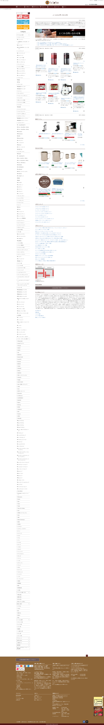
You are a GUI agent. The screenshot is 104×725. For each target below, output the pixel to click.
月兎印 (19, 581)
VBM (18, 517)
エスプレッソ (20, 184)
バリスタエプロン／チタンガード (23, 277)
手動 (19, 82)
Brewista (19, 361)
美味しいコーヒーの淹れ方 (40, 317)
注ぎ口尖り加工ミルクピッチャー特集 (42, 246)
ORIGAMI (20, 164)
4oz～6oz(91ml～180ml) (22, 158)
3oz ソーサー (20, 473)
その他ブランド (21, 175)
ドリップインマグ (21, 332)
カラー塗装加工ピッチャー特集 (41, 245)
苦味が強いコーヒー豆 (22, 291)
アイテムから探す (20, 34)
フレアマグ (20, 484)
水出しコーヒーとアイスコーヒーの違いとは (43, 257)
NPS (18, 411)
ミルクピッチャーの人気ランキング (42, 208)
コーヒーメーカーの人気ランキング (42, 206)
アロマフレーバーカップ (22, 464)
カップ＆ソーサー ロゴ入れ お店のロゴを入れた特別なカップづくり (48, 234)
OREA (19, 416)
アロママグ (20, 441)
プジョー (19, 565)
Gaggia (19, 379)
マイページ (51, 6)
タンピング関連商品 (22, 218)
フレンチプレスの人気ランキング (41, 216)
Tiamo (19, 503)
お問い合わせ (36, 6)
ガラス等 (19, 182)
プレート (19, 327)
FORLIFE (20, 173)
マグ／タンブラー (21, 195)
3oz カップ (20, 471)
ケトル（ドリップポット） (23, 95)
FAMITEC (19, 372)
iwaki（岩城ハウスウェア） (23, 384)
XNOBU (19, 524)
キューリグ (20, 45)
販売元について (56, 693)
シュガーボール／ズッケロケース (23, 281)
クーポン (57, 6)
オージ (19, 531)
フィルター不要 (21, 57)
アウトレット (19, 638)
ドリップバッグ (21, 306)
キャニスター (20, 97)
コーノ (19, 540)
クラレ (19, 537)
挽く (18, 610)
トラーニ (19, 558)
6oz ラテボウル (21, 422)
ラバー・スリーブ (21, 147)
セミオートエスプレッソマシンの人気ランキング (44, 218)
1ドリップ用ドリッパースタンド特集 (42, 229)
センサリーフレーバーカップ (23, 462)
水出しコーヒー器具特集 (40, 259)
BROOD (19, 363)
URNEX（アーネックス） (22, 512)
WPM (19, 521)
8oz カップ (20, 477)
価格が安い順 (42, 48)
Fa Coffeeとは (38, 310)
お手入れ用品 (20, 229)
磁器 (19, 180)
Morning (19, 404)
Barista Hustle (20, 138)
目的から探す (19, 603)
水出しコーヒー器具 (21, 100)
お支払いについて (37, 698)
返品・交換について (56, 663)
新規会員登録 (18, 695)
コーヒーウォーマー (21, 111)
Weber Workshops (21, 519)
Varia (19, 515)
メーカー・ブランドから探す (22, 338)
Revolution (20, 131)
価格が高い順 (47, 48)
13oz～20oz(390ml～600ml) (23, 127)
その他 (19, 590)
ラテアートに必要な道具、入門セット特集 (43, 243)
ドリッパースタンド (22, 59)
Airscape (19, 345)
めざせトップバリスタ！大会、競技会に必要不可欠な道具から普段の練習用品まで (50, 241)
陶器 (19, 178)
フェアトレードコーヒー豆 (23, 313)
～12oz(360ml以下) (21, 124)
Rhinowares (20, 133)
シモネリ (19, 546)
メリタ (19, 576)
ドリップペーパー (21, 64)
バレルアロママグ (21, 444)
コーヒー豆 (20, 287)
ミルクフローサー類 (21, 267)
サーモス (19, 542)
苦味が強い (20, 594)
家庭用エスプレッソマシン (23, 120)
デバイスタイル (20, 553)
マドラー (19, 256)
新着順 (51, 48)
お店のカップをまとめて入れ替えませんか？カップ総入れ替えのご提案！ (49, 238)
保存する (19, 612)
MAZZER (19, 400)
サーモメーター (20, 202)
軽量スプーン (20, 261)
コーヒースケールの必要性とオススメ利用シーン (44, 252)
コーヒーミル (20, 77)
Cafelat (19, 366)
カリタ (19, 535)
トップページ (20, 6)
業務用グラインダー (22, 86)
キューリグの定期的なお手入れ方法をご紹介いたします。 (46, 250)
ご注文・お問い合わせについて (77, 663)
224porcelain (20, 341)
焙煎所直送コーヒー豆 (22, 289)
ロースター (20, 104)
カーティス (20, 533)
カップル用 (20, 624)
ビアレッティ (20, 562)
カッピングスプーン (22, 73)
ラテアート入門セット (22, 113)
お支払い (18, 663)
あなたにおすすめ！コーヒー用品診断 (22, 648)
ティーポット (20, 317)
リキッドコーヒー (21, 302)
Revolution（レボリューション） (23, 494)
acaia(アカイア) (21, 343)
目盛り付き (20, 149)
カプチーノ (20, 186)
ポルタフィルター (21, 227)
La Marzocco (20, 395)
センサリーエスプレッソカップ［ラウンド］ (23, 452)
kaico (19, 388)
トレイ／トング (20, 270)
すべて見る (82, 144)
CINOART (19, 368)
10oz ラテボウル (21, 427)
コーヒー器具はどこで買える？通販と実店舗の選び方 (45, 260)
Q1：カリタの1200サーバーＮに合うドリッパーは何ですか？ (49, 42)
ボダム (19, 567)
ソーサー (19, 325)
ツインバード (20, 39)
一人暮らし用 (20, 631)
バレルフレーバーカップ (22, 466)
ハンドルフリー (21, 142)
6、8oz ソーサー (21, 480)
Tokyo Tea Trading (21, 508)
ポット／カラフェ (21, 252)
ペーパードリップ (21, 53)
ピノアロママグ (21, 446)
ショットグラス (20, 198)
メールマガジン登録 (19, 698)
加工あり (19, 144)
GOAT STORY (20, 382)
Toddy (19, 506)
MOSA (19, 407)
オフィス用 (20, 635)
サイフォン (20, 91)
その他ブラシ (20, 238)
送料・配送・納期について (39, 663)
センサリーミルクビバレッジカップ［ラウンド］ (23, 459)
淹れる (19, 615)
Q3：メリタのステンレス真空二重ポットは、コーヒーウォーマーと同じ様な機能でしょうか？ (55, 45)
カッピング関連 (20, 66)
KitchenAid (20, 393)
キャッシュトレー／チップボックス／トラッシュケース (23, 284)
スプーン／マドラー (21, 254)
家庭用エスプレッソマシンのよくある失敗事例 (44, 255)
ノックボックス (20, 200)
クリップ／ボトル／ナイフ (23, 274)
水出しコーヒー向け (22, 310)
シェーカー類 (20, 265)
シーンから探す (20, 619)
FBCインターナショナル (22, 171)
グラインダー (20, 84)
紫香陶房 (19, 583)
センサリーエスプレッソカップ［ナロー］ (23, 449)
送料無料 (18, 645)
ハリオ (19, 560)
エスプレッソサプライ (22, 528)
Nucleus (19, 413)
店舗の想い (37, 312)
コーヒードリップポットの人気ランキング (43, 211)
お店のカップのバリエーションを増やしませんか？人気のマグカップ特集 (49, 236)
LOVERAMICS (21, 167)
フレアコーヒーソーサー (22, 488)
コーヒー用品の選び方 (39, 315)
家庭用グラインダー (22, 88)
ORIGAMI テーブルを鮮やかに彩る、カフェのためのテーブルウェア (48, 233)
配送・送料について (38, 696)
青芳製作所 (20, 587)
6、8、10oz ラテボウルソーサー (23, 430)
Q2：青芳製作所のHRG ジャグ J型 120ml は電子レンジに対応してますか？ (52, 43)
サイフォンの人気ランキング (40, 215)
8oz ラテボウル (21, 425)
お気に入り (44, 6)
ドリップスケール (21, 62)
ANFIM (19, 350)
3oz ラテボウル (21, 420)
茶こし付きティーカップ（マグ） (23, 323)
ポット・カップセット (22, 329)
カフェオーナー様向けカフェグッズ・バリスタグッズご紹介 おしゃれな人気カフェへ (51, 239)
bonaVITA (19, 359)
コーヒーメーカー (21, 37)
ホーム (1, 9)
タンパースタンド (21, 216)
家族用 (19, 628)
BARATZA (19, 354)
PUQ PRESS (20, 491)
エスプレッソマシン (21, 115)
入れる (19, 608)
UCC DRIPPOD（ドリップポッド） (23, 48)
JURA (19, 386)
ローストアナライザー (22, 109)
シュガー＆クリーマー (22, 272)
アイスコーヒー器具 (21, 102)
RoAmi (19, 499)
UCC (18, 510)
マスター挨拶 (37, 313)
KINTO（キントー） (21, 391)
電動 (19, 79)
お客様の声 (18, 699)
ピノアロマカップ (21, 437)
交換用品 (19, 240)
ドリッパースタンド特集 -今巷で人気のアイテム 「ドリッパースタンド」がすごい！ (51, 227)
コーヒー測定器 (20, 245)
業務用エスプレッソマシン (23, 118)
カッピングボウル (21, 68)
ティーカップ (20, 193)
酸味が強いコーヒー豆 (22, 294)
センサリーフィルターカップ (23, 482)
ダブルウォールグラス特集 (40, 253)
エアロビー (20, 526)
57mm (19, 209)
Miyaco (19, 402)
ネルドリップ (20, 55)
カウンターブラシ (21, 234)
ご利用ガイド (28, 6)
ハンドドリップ (20, 50)
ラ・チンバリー (20, 578)
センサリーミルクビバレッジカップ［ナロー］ (23, 456)
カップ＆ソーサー (21, 151)
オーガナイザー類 (21, 247)
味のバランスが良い (21, 601)
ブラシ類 (19, 231)
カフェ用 (19, 626)
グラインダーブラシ (22, 236)
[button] (36, 132)
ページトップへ (87, 656)
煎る (18, 617)
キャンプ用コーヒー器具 (40, 248)
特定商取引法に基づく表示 (33, 721)
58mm (19, 207)
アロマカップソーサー (22, 439)
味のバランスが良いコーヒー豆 (23, 299)
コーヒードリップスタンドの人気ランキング (43, 213)
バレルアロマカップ (22, 435)
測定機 (19, 106)
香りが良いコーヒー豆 (22, 296)
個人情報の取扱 (43, 721)
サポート (36, 693)
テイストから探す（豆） (21, 592)
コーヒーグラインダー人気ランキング (42, 222)
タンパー (19, 204)
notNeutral (20, 169)
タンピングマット (21, 213)
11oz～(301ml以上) (21, 162)
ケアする (19, 606)
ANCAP (19, 153)
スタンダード (20, 140)
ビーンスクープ (21, 258)
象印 (18, 585)
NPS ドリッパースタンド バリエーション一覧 (44, 231)
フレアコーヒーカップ (22, 486)
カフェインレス (21, 304)
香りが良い (20, 599)
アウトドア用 (20, 622)
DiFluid (19, 370)
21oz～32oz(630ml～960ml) (23, 129)
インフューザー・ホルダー (23, 336)
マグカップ (20, 191)
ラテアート (20, 189)
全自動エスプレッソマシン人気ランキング (43, 220)
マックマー (20, 574)
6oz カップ (20, 475)
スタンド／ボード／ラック (23, 249)
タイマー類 (20, 263)
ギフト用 (19, 633)
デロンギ (19, 556)
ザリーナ (19, 544)
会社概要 (18, 721)
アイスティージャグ (22, 334)
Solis (18, 501)
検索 (29, 13)
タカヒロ (19, 549)
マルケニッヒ (20, 571)
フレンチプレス (20, 93)
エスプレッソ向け (21, 308)
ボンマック (20, 569)
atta (18, 352)
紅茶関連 (19, 315)
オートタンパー (21, 211)
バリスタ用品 (20, 242)
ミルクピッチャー (21, 122)
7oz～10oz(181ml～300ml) (23, 160)
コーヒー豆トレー (21, 75)
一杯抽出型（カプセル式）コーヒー (23, 42)
